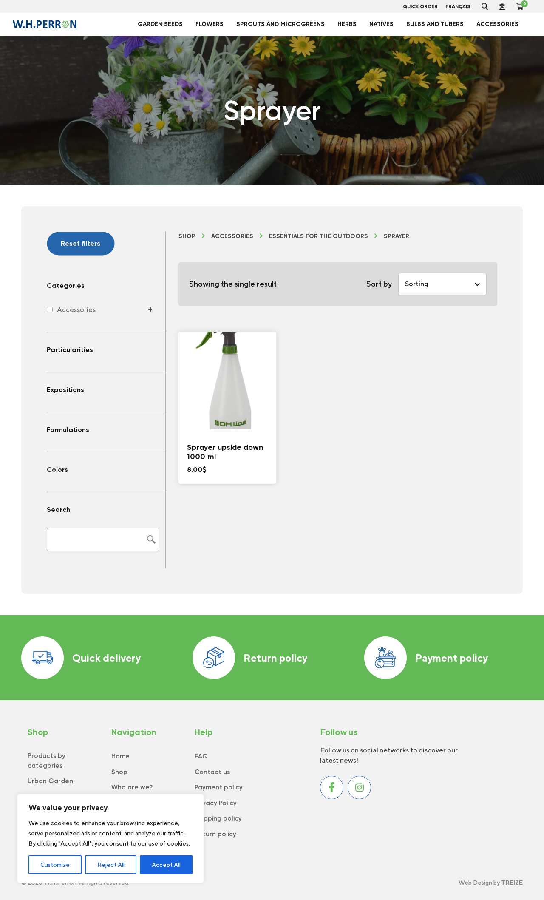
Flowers (210, 24)
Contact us (212, 772)
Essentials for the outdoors (318, 236)
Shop (187, 236)
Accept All (166, 864)
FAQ (201, 756)
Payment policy (451, 658)
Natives (381, 24)
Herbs (347, 24)
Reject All (111, 864)
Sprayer (396, 236)
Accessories (497, 24)
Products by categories (46, 760)
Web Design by (491, 882)
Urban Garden (50, 781)
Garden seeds (160, 24)
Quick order (420, 6)
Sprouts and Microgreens (280, 24)
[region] (110, 838)
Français (457, 6)
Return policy (275, 658)
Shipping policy (218, 818)
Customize (55, 864)
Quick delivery (106, 658)
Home (120, 756)
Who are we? (132, 787)
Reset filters (80, 243)
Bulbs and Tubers (435, 24)
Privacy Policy (216, 803)
